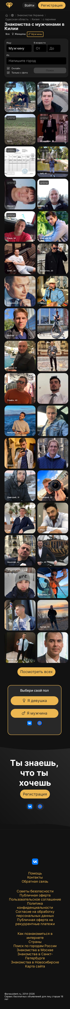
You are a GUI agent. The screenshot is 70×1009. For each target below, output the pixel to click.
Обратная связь (35, 881)
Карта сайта (35, 966)
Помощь (35, 873)
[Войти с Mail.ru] (38, 723)
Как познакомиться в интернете (35, 936)
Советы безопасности (35, 891)
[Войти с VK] (28, 723)
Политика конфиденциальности (35, 905)
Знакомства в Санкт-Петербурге (35, 956)
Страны (35, 942)
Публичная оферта (35, 895)
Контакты (35, 877)
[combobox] (17, 48)
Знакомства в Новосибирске (35, 962)
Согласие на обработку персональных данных (35, 914)
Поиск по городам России (35, 946)
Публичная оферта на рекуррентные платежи (35, 922)
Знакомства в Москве (35, 950)
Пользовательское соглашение (35, 899)
